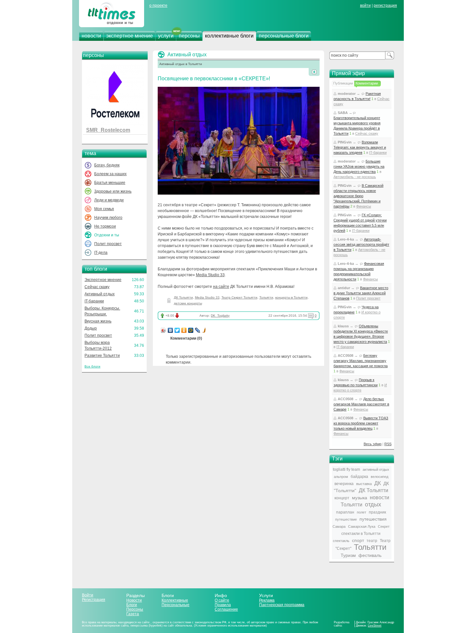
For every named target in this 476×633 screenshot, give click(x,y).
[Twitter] (177, 330)
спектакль (341, 541)
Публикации (343, 83)
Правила (223, 605)
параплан (345, 512)
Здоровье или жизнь (112, 191)
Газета (132, 614)
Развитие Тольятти (102, 355)
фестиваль (369, 555)
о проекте (158, 5)
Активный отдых (100, 294)
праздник (377, 512)
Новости (134, 600)
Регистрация (93, 599)
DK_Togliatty (220, 315)
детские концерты (188, 303)
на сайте (221, 286)
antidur (344, 288)
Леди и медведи (109, 200)
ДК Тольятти (183, 297)
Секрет (384, 526)
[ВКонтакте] (170, 330)
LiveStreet (374, 625)
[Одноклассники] (184, 330)
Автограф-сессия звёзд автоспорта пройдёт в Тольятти (361, 244)
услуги (166, 36)
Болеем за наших (110, 174)
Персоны (134, 609)
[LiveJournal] (197, 330)
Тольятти (266, 297)
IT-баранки (94, 301)
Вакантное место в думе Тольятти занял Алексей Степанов (361, 293)
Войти (87, 595)
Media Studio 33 (210, 275)
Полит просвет (108, 244)
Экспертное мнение (103, 279)
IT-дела (101, 252)
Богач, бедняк (106, 165)
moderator (347, 94)
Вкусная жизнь (98, 321)
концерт (341, 498)
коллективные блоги (229, 36)
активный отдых (376, 469)
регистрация (385, 5)
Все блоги (92, 366)
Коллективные (175, 600)
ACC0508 (345, 355)
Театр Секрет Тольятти (239, 297)
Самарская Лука (361, 526)
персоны (189, 36)
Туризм (348, 555)
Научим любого (108, 217)
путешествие (346, 519)
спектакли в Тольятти (360, 533)
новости (91, 36)
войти (365, 5)
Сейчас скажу (97, 287)
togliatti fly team (346, 469)
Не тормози (105, 226)
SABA (343, 113)
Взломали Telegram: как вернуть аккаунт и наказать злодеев (360, 147)
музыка (359, 497)
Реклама (267, 600)
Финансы (363, 206)
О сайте (222, 600)
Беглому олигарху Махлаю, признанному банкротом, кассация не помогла (361, 361)
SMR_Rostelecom (108, 130)
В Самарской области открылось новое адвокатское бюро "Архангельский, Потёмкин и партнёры (358, 196)
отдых (373, 504)
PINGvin (345, 142)
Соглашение (226, 609)
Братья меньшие (109, 182)
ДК (377, 483)
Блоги (131, 605)
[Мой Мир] (190, 330)
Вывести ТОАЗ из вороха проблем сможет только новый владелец (361, 423)
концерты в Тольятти (291, 297)
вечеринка (344, 483)
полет (361, 512)
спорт (358, 540)
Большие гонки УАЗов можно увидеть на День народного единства (359, 166)
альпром (341, 477)
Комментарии (367, 83)
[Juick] (204, 330)
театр (372, 540)
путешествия (373, 519)
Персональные (175, 605)
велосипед (379, 477)
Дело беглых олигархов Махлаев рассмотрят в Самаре (361, 404)
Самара (339, 526)
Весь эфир (372, 444)
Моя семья (104, 209)
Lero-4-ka (346, 239)
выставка (364, 484)
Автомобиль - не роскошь (355, 177)
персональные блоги (284, 36)
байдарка (359, 476)
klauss (343, 326)
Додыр (91, 328)
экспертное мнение (129, 36)
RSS (387, 444)
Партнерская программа (281, 605)
